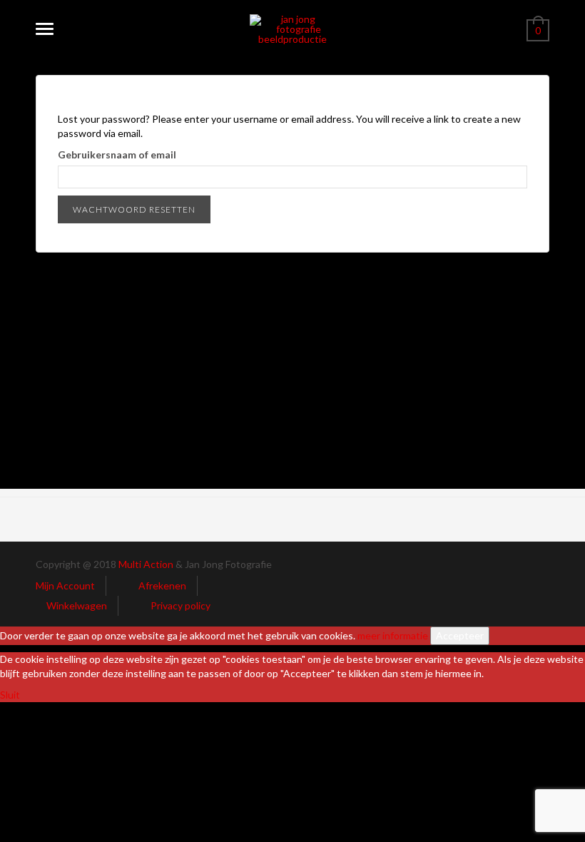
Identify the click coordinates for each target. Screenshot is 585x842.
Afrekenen (162, 585)
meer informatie (392, 635)
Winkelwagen (76, 605)
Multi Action (145, 564)
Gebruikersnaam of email (117, 154)
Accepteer (460, 635)
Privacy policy (180, 605)
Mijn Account (65, 585)
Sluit (10, 695)
